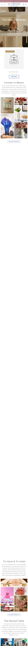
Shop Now (14, 76)
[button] (4, 4)
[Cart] (26, 4)
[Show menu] (1, 4)
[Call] (23, 4)
